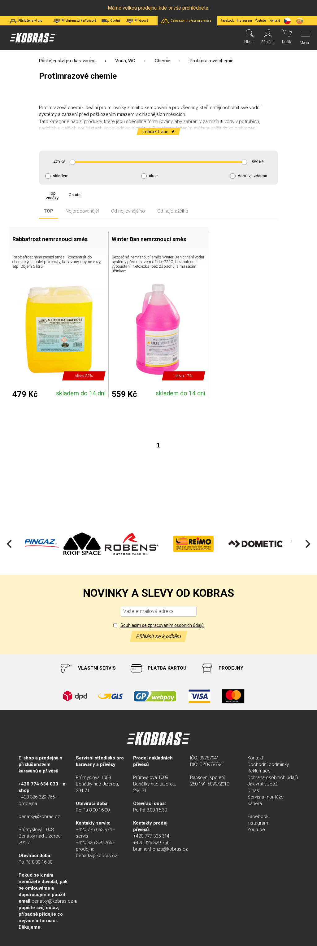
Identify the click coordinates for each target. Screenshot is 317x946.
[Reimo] (155, 544)
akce (153, 176)
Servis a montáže (265, 797)
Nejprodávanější (82, 211)
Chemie (162, 61)
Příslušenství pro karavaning (67, 61)
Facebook (227, 20)
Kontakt (255, 758)
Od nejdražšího (172, 211)
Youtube (260, 20)
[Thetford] (279, 544)
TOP (48, 211)
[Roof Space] (43, 544)
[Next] (307, 544)
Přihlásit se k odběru (158, 636)
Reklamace (259, 771)
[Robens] (93, 544)
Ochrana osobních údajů (272, 777)
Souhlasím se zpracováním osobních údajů (162, 625)
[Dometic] (217, 544)
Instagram (244, 20)
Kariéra (254, 803)
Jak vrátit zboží (262, 784)
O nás (253, 790)
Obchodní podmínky (268, 764)
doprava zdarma (252, 176)
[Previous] (10, 544)
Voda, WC (125, 61)
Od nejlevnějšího (128, 211)
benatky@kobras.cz (39, 816)
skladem (60, 176)
